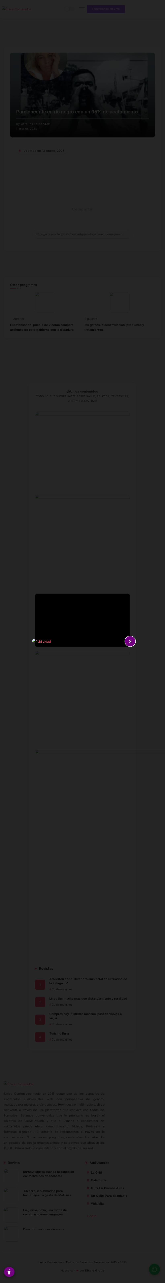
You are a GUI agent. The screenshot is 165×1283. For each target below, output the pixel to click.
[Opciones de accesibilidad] (9, 1272)
